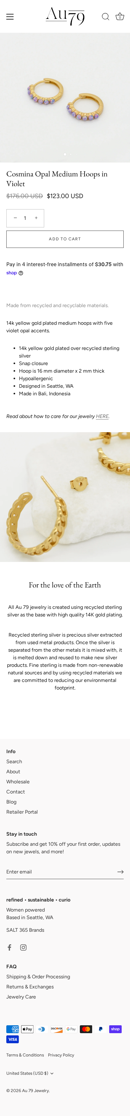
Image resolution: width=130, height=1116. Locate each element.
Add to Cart (65, 239)
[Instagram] (23, 947)
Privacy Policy (61, 1054)
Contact (15, 792)
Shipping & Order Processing (38, 977)
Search (14, 761)
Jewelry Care (21, 997)
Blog (11, 802)
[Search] (106, 18)
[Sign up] (120, 872)
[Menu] (10, 17)
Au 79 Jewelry (35, 1090)
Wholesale (18, 782)
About (13, 772)
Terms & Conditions (25, 1054)
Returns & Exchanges (30, 987)
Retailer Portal (22, 812)
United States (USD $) (27, 1073)
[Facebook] (9, 947)
